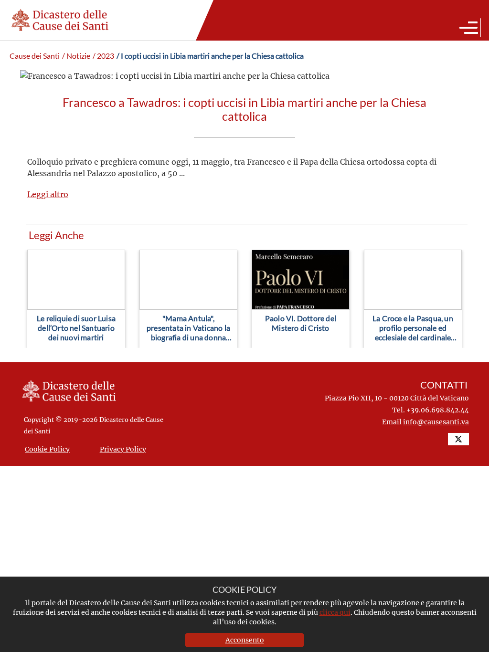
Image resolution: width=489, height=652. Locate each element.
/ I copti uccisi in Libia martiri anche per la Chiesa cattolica (210, 56)
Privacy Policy (123, 448)
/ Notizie (76, 56)
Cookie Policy (47, 448)
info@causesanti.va (436, 421)
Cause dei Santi (35, 56)
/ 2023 (103, 56)
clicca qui (335, 612)
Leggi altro (47, 194)
